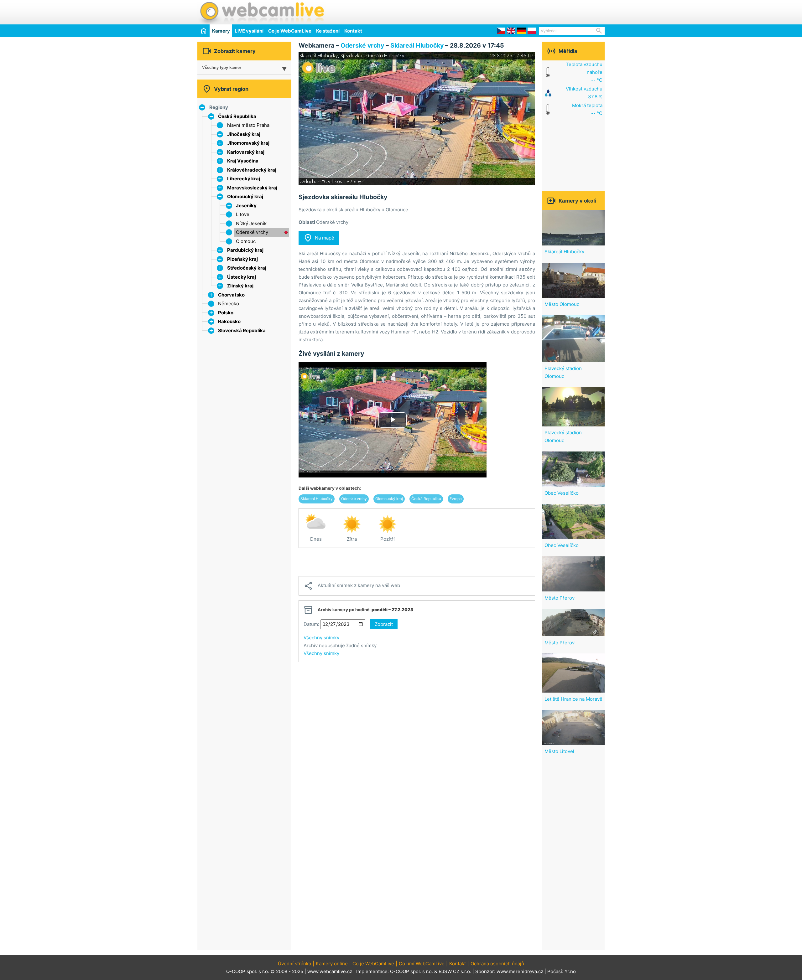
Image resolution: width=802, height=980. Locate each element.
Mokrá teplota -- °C (587, 109)
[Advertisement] (531, 11)
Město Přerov (559, 598)
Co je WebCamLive (289, 31)
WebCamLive (261, 12)
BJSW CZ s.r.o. (455, 971)
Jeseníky (246, 206)
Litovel (243, 214)
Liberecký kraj (243, 179)
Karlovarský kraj (245, 152)
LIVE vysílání (249, 31)
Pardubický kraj (245, 250)
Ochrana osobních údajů (497, 964)
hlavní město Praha (248, 125)
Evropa (456, 498)
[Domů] (203, 30)
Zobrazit (384, 624)
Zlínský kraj (240, 286)
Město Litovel (559, 751)
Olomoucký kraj (245, 196)
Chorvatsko (231, 295)
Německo (228, 304)
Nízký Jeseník (251, 223)
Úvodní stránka (294, 964)
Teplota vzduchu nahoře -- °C (584, 72)
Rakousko (229, 321)
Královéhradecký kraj (251, 170)
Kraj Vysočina (242, 161)
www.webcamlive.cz (329, 971)
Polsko (225, 313)
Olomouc (246, 241)
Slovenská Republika (242, 330)
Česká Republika (237, 116)
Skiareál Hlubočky (417, 45)
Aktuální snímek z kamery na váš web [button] (352, 586)
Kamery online (332, 964)
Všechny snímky (321, 638)
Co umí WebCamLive (422, 964)
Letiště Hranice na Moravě (573, 699)
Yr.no (570, 971)
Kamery (221, 31)
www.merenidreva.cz (520, 971)
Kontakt (353, 31)
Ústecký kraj (241, 277)
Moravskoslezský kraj (252, 188)
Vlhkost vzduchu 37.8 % (584, 93)
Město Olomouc (561, 304)
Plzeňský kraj (242, 259)
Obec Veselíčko (561, 493)
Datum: (311, 624)
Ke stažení (328, 31)
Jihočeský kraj (243, 134)
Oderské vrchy (252, 232)
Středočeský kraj (246, 268)
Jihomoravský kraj (248, 143)
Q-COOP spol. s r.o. (411, 971)
